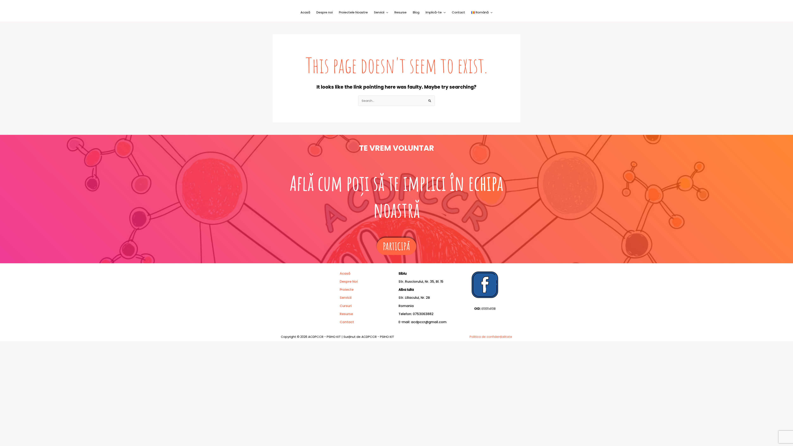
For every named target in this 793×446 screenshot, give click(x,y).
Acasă (305, 12)
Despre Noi (349, 281)
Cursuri (346, 306)
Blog (416, 12)
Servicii (379, 12)
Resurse (400, 12)
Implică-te (434, 12)
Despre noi (324, 12)
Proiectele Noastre (353, 12)
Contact (458, 12)
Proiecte (347, 289)
